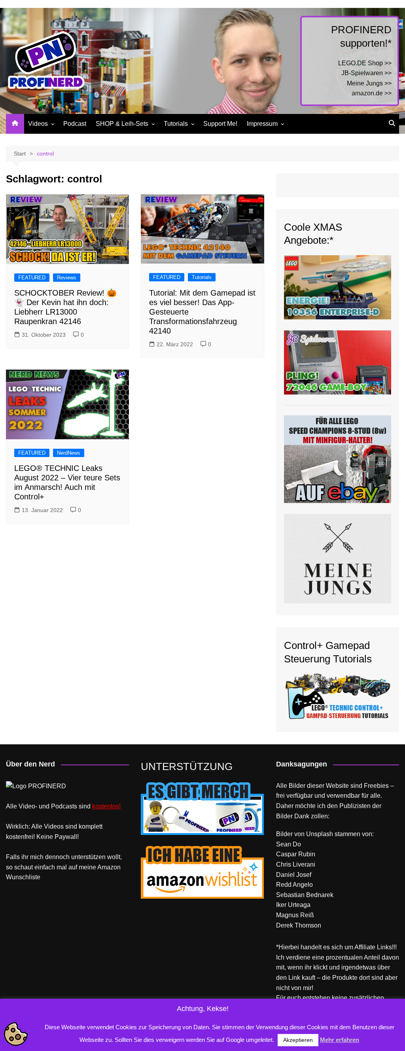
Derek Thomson (298, 925)
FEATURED (31, 278)
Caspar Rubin (295, 854)
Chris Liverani (295, 864)
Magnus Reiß (295, 915)
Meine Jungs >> (369, 83)
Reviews (66, 278)
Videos (38, 123)
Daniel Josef (293, 874)
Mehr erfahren (339, 1039)
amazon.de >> (372, 93)
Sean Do (288, 844)
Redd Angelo (294, 884)
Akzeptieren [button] (298, 1040)
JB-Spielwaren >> (366, 73)
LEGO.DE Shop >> (365, 63)
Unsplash (319, 834)
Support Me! (220, 123)
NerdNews (68, 453)
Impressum (262, 123)
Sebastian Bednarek (304, 895)
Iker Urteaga (293, 904)
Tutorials (176, 123)
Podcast (74, 123)
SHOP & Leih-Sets (122, 123)
